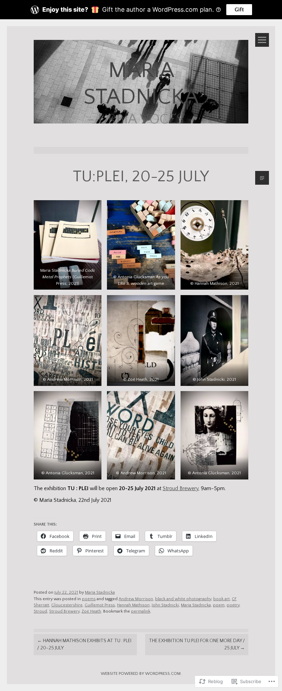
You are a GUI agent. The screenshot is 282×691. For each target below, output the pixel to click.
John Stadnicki (165, 605)
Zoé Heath (91, 611)
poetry (233, 605)
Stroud (40, 611)
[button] (67, 245)
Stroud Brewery (180, 489)
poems (89, 599)
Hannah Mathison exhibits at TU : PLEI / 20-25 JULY (84, 644)
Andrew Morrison (136, 599)
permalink (140, 611)
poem (219, 605)
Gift (239, 10)
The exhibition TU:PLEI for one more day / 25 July (197, 644)
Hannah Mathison (133, 605)
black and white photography (183, 599)
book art (221, 599)
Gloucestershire (67, 605)
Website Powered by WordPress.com (141, 673)
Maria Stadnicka (100, 592)
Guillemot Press (100, 605)
